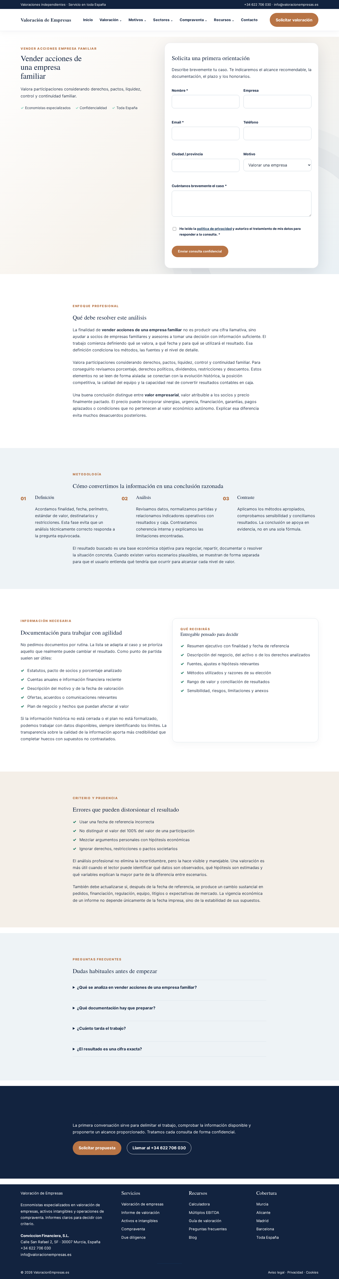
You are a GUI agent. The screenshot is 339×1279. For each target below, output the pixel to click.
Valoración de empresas (142, 1204)
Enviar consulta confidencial (200, 251)
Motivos (136, 20)
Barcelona (265, 1229)
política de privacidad (214, 229)
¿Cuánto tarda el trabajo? (101, 1028)
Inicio (88, 20)
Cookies (312, 1272)
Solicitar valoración (294, 19)
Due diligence (133, 1237)
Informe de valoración (140, 1212)
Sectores (161, 20)
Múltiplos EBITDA (204, 1212)
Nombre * (180, 90)
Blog (193, 1237)
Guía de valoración (205, 1221)
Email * (178, 122)
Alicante (263, 1212)
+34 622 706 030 (257, 4)
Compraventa (192, 20)
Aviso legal (276, 1272)
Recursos (222, 20)
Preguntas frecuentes (208, 1229)
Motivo (249, 154)
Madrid (262, 1221)
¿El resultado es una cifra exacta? (109, 1048)
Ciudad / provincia (187, 154)
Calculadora (199, 1204)
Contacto (249, 20)
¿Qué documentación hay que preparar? (116, 1007)
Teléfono (250, 122)
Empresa (251, 90)
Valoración (109, 20)
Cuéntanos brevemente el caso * (199, 186)
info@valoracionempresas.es (296, 4)
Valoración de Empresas (46, 19)
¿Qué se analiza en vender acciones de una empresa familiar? (137, 987)
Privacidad (295, 1272)
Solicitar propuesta (97, 1147)
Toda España (267, 1237)
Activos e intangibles (139, 1221)
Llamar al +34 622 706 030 (159, 1147)
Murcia (262, 1204)
